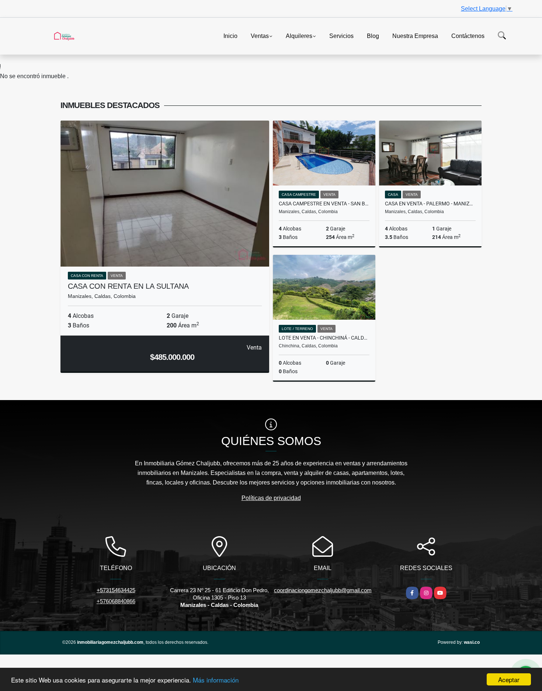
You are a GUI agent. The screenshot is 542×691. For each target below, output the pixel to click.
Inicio (230, 35)
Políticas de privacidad (271, 498)
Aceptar (509, 679)
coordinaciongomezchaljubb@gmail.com (323, 590)
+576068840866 (116, 601)
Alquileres (299, 35)
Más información (216, 679)
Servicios (341, 35)
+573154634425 (116, 590)
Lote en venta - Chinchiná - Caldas (324, 338)
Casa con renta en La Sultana (128, 286)
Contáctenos (467, 35)
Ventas (260, 35)
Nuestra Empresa (415, 35)
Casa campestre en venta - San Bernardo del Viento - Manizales (324, 203)
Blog (373, 35)
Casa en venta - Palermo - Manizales (430, 203)
